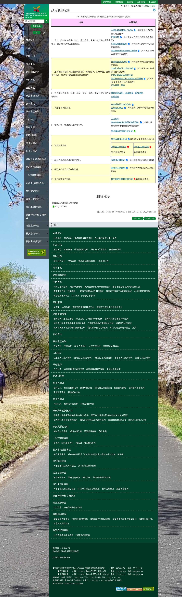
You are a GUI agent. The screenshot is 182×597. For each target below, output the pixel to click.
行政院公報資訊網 (119, 62)
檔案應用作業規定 (61, 519)
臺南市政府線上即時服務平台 (109, 307)
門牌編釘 (68, 346)
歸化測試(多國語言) (103, 388)
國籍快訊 (58, 388)
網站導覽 (107, 2)
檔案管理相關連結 (61, 523)
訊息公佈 (57, 245)
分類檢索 (119, 2)
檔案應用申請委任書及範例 (124, 519)
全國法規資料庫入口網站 (122, 30)
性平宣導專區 (108, 489)
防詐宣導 (58, 507)
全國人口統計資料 (143, 358)
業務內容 (68, 238)
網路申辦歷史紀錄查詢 (98, 328)
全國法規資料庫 (113, 369)
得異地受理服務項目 (87, 261)
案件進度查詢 (59, 341)
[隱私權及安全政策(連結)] (135, 590)
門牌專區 (57, 282)
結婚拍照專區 (32, 72)
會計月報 (86, 477)
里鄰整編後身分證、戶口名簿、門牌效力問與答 (74, 296)
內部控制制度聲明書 (102, 477)
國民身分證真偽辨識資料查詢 (93, 420)
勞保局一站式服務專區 (63, 443)
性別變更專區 (59, 461)
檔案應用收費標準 (80, 519)
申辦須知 (72, 261)
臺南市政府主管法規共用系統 (124, 50)
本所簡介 (57, 233)
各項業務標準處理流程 (74, 369)
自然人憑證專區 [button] (34, 167)
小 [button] (29, 32)
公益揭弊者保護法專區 (63, 535)
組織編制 (58, 238)
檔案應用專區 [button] (32, 233)
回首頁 (130, 2)
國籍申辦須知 (86, 388)
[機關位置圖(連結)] (121, 590)
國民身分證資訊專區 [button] (36, 159)
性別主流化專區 (61, 484)
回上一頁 (138, 218)
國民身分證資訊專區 (63, 410)
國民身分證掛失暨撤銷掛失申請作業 (69, 323)
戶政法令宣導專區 (99, 249)
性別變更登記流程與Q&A (65, 466)
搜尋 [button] (46, 21)
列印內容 (154, 10)
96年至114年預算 (118, 147)
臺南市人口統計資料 (123, 358)
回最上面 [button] (150, 218)
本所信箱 (66, 307)
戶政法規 (115, 37)
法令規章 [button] (30, 127)
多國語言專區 (59, 392)
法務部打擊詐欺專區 (73, 507)
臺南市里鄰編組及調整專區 (92, 291)
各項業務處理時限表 (95, 369)
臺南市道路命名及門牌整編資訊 (126, 287)
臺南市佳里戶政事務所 (36, 11)
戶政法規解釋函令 (119, 44)
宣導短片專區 (117, 108)
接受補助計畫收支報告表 (122, 179)
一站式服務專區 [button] (34, 175)
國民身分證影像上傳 (117, 420)
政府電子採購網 (118, 168)
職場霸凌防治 (122, 489)
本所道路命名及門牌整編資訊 (97, 287)
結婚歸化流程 (120, 388)
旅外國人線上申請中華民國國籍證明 (69, 328)
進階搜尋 (36, 26)
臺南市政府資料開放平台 (83, 307)
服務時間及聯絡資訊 (83, 238)
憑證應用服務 (90, 431)
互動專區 (57, 302)
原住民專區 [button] (31, 151)
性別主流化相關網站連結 (64, 489)
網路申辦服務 (59, 314)
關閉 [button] (56, 224)
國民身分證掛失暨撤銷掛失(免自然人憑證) (109, 415)
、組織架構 (128, 93)
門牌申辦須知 (76, 287)
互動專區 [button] (30, 87)
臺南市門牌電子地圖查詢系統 (119, 291)
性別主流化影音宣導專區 (89, 489)
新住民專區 (58, 383)
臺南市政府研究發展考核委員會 (125, 122)
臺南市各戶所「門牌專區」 (65, 291)
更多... (135, 328)
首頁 (125, 6)
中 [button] (36, 32)
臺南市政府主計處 (119, 139)
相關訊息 (58, 404)
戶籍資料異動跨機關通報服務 (101, 323)
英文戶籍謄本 (80, 346)
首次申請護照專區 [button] (35, 183)
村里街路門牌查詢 (142, 291)
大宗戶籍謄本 (95, 346)
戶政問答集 (31, 135)
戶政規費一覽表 (118, 85)
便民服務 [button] (30, 56)
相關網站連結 (74, 392)
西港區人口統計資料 (83, 358)
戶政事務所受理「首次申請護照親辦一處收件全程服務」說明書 (95, 454)
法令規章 (57, 364)
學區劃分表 (104, 261)
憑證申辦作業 (76, 431)
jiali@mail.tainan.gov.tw (74, 583)
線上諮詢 (80, 319)
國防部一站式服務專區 (86, 443)
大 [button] (44, 32)
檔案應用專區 (59, 514)
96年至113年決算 (141, 147)
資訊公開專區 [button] (32, 199)
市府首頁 (141, 2)
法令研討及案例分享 (87, 466)
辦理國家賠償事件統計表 (122, 131)
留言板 (57, 307)
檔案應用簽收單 (146, 519)
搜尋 (26, 21)
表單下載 (30, 64)
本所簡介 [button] (30, 40)
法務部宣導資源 (83, 535)
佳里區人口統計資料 (62, 358)
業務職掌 (139, 93)
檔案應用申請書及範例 (100, 519)
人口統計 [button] (30, 119)
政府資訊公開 (149, 6)
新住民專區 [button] (31, 143)
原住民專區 (58, 399)
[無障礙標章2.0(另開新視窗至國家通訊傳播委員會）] (148, 590)
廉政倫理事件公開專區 (36, 216)
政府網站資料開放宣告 (61, 557)
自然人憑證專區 (61, 426)
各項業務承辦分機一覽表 (106, 238)
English (152, 2)
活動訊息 (68, 249)
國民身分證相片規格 (137, 420)
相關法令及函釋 (71, 404)
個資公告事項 (74, 477)
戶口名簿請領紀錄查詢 (120, 328)
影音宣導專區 (115, 249)
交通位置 (115, 97)
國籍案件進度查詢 (124, 323)
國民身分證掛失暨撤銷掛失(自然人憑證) (71, 415)
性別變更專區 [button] (32, 191)
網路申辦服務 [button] (32, 95)
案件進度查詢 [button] (32, 111)
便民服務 (57, 256)
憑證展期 (103, 431)
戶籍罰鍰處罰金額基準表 (122, 75)
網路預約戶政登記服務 (63, 319)
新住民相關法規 (71, 388)
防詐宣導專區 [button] (32, 225)
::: (25, 5)
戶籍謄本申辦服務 (94, 319)
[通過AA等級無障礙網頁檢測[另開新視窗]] (36, 252)
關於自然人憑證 (60, 431)
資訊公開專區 (136, 6)
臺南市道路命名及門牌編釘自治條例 (127, 79)
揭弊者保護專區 (61, 530)
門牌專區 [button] (30, 80)
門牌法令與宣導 (60, 287)
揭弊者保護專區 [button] (34, 241)
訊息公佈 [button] (30, 48)
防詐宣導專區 (59, 502)
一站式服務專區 (61, 438)
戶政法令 (58, 369)
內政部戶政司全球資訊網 (122, 68)
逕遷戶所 (58, 346)
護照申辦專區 (59, 454)
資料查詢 (30, 103)
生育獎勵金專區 (81, 249)
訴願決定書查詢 (118, 160)
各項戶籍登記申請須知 (121, 104)
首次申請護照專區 (62, 449)
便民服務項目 (59, 261)
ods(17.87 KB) (61, 207)
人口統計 (115, 119)
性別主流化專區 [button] (34, 207)
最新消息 (58, 249)
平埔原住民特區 (87, 404)
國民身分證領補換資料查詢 (116, 319)
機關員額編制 (117, 93)
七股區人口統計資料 (103, 358)
